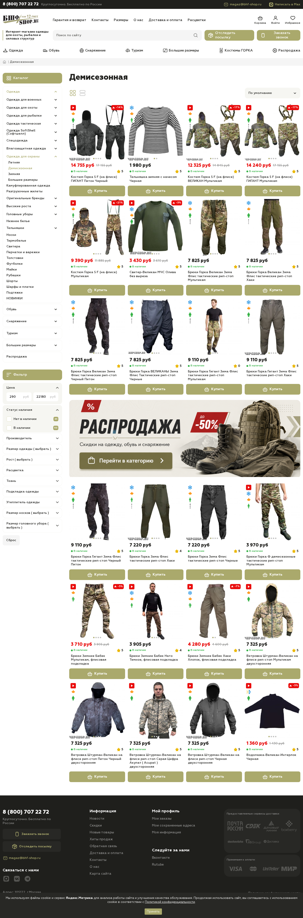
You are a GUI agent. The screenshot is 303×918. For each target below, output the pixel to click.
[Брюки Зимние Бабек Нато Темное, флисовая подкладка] (156, 611)
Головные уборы (19, 214)
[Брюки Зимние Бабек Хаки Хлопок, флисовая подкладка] (214, 611)
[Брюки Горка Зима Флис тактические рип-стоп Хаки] (156, 511)
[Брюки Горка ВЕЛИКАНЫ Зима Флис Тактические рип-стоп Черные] (156, 326)
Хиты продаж (101, 839)
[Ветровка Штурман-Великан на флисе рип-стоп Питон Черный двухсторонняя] (97, 710)
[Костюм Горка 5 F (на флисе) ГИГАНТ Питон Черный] (97, 132)
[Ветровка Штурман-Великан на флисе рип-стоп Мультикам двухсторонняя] (273, 611)
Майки (11, 269)
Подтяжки (14, 292)
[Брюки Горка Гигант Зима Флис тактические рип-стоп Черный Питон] (97, 511)
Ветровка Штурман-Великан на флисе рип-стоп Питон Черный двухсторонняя (96, 758)
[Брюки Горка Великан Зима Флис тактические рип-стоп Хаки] (273, 227)
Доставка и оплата (165, 20)
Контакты (100, 20)
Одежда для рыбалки (24, 115)
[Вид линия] (82, 93)
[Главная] (26, 20)
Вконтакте (161, 857)
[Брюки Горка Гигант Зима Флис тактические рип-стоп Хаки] (273, 326)
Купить (100, 191)
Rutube (158, 864)
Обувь (54, 50)
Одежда (16, 50)
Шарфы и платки (20, 286)
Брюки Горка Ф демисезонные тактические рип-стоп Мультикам (270, 560)
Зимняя (14, 174)
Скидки (96, 825)
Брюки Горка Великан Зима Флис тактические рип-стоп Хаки (269, 276)
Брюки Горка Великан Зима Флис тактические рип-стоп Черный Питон (94, 375)
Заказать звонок (282, 35)
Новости (97, 818)
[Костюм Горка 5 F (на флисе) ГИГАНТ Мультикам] (273, 132)
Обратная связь (103, 846)
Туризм (137, 50)
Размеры (121, 20)
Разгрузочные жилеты (24, 191)
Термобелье (16, 240)
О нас (138, 20)
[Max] (6, 879)
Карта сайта (100, 873)
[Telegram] (27, 879)
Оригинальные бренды (25, 198)
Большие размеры (184, 50)
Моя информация (166, 832)
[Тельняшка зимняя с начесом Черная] (156, 132)
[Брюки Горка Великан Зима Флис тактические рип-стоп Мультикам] (214, 227)
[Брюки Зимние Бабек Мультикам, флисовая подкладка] (97, 611)
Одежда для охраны (23, 156)
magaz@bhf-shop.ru (246, 4)
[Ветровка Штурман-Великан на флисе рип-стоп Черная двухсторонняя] (214, 710)
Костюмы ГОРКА (239, 50)
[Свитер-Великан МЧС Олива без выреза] (156, 227)
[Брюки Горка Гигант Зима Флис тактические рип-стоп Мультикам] (214, 326)
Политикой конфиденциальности (170, 902)
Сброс (11, 540)
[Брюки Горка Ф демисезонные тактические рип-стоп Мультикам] (273, 511)
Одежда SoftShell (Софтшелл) (20, 132)
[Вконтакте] (16, 879)
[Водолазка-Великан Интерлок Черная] (273, 710)
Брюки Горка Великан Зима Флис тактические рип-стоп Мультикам (211, 276)
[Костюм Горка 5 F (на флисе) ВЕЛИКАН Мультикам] (214, 132)
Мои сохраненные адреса (173, 825)
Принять (153, 911)
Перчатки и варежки (23, 252)
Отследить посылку (225, 35)
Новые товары (102, 832)
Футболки (14, 263)
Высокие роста (18, 206)
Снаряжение (95, 50)
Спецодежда (17, 140)
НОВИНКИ (14, 298)
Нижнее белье (18, 221)
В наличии (22, 427)
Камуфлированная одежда (28, 185)
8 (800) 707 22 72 (21, 4)
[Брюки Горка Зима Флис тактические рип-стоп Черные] (214, 511)
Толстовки (14, 258)
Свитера (13, 246)
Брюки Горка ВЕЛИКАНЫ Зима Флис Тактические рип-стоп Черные (154, 375)
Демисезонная (20, 168)
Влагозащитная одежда (26, 148)
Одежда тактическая (23, 123)
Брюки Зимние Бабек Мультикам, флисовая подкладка (88, 659)
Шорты (12, 281)
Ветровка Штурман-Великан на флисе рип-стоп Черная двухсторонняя (213, 758)
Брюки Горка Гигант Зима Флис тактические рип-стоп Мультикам (213, 375)
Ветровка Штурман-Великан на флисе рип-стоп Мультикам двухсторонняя (272, 659)
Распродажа (289, 50)
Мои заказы (161, 818)
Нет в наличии (25, 419)
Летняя (14, 162)
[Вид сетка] (72, 93)
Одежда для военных (23, 99)
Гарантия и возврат (69, 20)
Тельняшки (15, 228)
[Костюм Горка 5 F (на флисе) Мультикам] (97, 227)
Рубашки (13, 275)
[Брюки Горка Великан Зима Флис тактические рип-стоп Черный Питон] (97, 326)
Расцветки (197, 20)
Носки (11, 234)
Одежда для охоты (21, 107)
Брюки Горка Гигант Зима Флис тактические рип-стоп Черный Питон (96, 560)
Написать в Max (287, 4)
